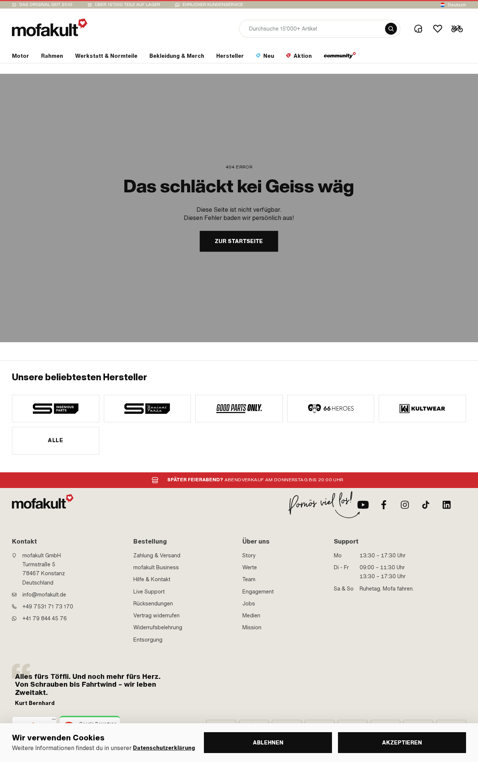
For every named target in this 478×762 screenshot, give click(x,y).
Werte (249, 567)
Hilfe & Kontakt (151, 579)
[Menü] (53, 721)
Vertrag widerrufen (156, 615)
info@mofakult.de (44, 594)
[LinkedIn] (446, 504)
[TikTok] (425, 504)
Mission (251, 627)
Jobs (248, 603)
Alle (55, 440)
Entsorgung (147, 639)
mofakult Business (156, 567)
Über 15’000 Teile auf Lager (127, 4)
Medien (251, 615)
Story (249, 555)
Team (248, 579)
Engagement (258, 591)
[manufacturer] (55, 408)
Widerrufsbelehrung (157, 627)
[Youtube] (363, 504)
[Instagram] (404, 504)
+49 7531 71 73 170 (47, 606)
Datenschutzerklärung (164, 748)
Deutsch (457, 5)
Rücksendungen (153, 603)
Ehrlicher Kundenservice (213, 4)
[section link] (340, 57)
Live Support (149, 591)
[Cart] (457, 29)
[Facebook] (383, 504)
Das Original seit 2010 (45, 4)
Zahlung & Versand (156, 555)
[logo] (49, 27)
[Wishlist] (438, 29)
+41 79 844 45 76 (44, 618)
